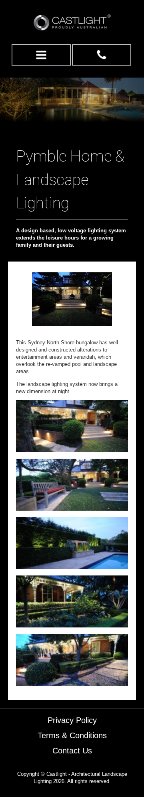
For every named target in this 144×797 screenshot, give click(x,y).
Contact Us (72, 750)
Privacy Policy (72, 720)
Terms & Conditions (72, 735)
